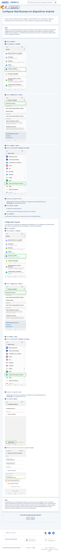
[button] (55, 2)
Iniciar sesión (14, 7)
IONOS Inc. (29, 547)
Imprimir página (12, 532)
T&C (46, 547)
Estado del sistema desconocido (12, 547)
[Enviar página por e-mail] (53, 533)
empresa (51, 549)
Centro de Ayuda (15, 2)
